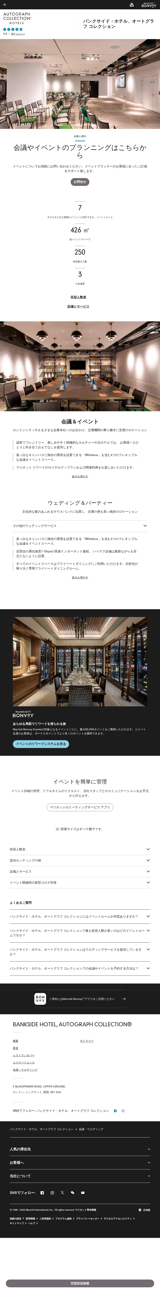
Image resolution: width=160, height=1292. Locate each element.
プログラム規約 (63, 1218)
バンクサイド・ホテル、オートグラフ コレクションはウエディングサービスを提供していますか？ (76, 952)
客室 (15, 1048)
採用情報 (30, 1218)
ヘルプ (31, 1223)
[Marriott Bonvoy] (147, 4)
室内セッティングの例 (25, 860)
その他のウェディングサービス (35, 526)
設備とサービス (78, 306)
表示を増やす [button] (80, 476)
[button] (131, 5)
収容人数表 (78, 297)
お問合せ (80, 182)
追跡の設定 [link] (15, 1218)
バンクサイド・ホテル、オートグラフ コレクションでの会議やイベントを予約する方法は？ (74, 968)
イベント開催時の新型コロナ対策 (33, 882)
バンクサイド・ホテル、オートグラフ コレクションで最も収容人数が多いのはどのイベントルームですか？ (77, 933)
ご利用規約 (45, 1218)
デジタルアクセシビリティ (118, 1218)
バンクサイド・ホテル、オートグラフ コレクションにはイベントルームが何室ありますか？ (74, 916)
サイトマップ (17, 1223)
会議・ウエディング (25, 1069)
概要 (15, 1040)
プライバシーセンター (88, 1218)
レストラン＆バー (24, 1055)
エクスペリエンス (24, 1062)
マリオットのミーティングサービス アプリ (80, 807)
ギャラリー (87, 1040)
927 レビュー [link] (18, 33)
